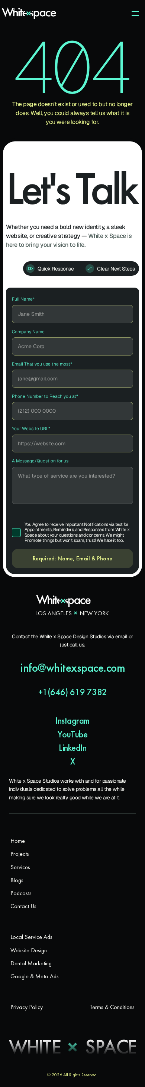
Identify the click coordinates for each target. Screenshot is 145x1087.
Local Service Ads (31, 937)
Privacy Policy (26, 1007)
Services (20, 867)
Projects (19, 854)
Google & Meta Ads (34, 976)
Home (17, 841)
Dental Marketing (31, 963)
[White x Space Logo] (28, 13)
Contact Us (23, 906)
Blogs (16, 880)
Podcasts (21, 893)
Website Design (28, 950)
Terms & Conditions (112, 1007)
